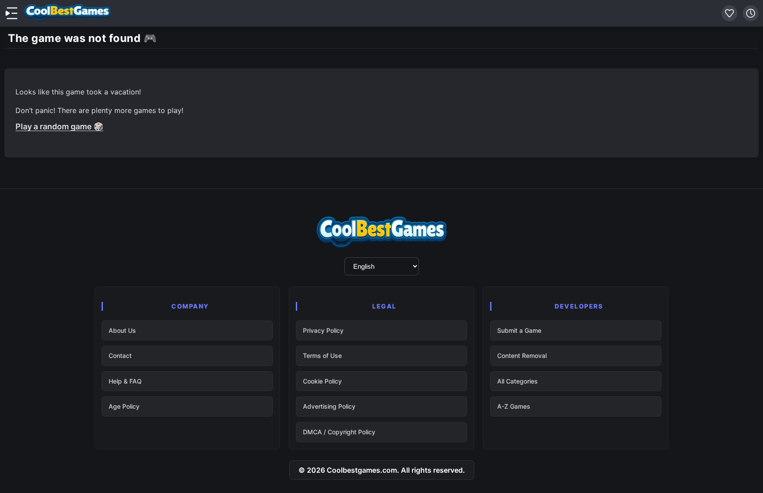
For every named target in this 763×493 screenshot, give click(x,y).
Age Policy (124, 406)
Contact (120, 355)
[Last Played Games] (751, 13)
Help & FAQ (125, 381)
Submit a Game (519, 330)
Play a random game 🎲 (59, 126)
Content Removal (522, 355)
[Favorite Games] (729, 13)
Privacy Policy (323, 330)
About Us (122, 330)
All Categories (517, 381)
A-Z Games (513, 406)
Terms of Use (322, 355)
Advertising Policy (329, 406)
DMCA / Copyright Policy (339, 432)
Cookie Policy (322, 381)
